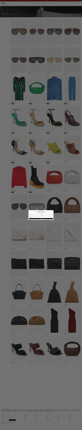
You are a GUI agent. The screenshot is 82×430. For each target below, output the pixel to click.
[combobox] (47, 215)
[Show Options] (52, 215)
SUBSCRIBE (41, 218)
